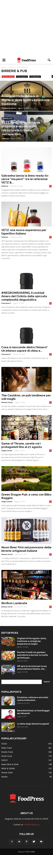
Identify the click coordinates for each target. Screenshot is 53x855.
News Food (6, 747)
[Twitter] (34, 841)
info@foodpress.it (32, 824)
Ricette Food (7, 752)
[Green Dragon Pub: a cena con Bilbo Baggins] (26, 478)
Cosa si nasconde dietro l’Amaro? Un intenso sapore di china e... (24, 348)
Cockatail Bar (35, 77)
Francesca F (6, 303)
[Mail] (19, 841)
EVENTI (4, 760)
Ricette (4, 776)
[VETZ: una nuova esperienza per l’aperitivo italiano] (26, 214)
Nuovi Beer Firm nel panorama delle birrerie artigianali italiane (26, 549)
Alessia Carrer (7, 402)
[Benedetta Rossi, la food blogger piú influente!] (8, 714)
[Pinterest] (26, 841)
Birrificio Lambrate (14, 603)
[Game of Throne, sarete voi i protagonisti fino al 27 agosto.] (26, 427)
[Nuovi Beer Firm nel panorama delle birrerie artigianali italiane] (26, 530)
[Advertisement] (26, 28)
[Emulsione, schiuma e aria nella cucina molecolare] (8, 701)
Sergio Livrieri (6, 450)
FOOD (4, 743)
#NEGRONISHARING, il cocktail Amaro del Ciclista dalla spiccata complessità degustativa (24, 296)
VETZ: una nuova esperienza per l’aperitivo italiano (23, 231)
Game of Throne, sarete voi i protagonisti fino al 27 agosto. (21, 445)
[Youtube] (41, 841)
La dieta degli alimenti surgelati (33, 724)
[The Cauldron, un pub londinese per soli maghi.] (26, 379)
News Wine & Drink (9, 764)
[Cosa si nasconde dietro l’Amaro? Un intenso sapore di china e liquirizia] (26, 331)
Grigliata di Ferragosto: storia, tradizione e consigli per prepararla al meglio (31, 641)
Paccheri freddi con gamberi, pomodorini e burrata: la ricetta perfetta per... (32, 655)
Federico (5, 138)
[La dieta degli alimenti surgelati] (8, 727)
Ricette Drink (7, 772)
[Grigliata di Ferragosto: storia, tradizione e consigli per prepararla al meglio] (8, 642)
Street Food (6, 756)
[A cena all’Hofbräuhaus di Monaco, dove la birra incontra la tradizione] (26, 104)
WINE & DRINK (8, 768)
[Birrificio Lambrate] (26, 584)
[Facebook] (12, 841)
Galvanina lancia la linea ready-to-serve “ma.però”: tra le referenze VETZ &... (25, 179)
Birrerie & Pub (8, 77)
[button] (49, 60)
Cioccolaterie (22, 77)
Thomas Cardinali (9, 108)
